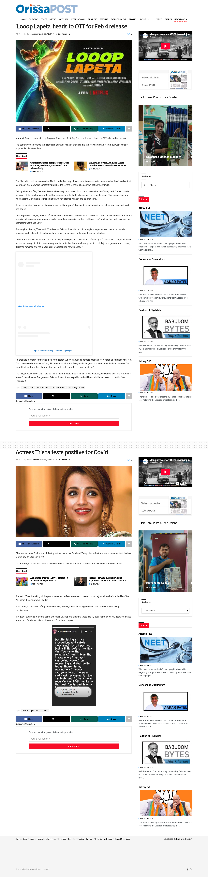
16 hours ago (96, 169)
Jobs (128, 839)
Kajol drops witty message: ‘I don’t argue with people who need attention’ (107, 579)
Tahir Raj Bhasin (76, 388)
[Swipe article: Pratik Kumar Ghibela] (177, 561)
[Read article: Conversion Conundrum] (166, 275)
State (44, 19)
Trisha (45, 711)
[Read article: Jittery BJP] (166, 377)
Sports (132, 19)
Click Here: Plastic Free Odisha (158, 97)
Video (159, 19)
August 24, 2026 (146, 240)
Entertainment (118, 19)
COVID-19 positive (30, 711)
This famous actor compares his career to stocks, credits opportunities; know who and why (49, 166)
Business (92, 19)
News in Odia (180, 19)
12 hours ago (96, 584)
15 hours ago (37, 172)
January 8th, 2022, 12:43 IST (43, 34)
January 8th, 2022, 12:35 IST (43, 460)
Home (24, 19)
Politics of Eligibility (150, 310)
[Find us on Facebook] (187, 869)
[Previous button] (141, 135)
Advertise (108, 839)
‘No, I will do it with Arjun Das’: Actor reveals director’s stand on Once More (107, 164)
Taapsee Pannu (59, 388)
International (78, 19)
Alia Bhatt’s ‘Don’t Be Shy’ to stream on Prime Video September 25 (49, 579)
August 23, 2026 (146, 291)
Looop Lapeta (28, 388)
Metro (53, 19)
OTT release (43, 388)
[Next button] (190, 135)
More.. (143, 19)
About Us (98, 839)
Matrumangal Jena (158, 157)
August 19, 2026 (146, 393)
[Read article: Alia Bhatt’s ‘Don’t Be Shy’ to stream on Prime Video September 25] (22, 581)
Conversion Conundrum (152, 259)
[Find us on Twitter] (191, 869)
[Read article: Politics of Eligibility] (166, 326)
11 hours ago (37, 584)
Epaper (168, 19)
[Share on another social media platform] (129, 129)
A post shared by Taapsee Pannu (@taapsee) (54, 351)
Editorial (71, 839)
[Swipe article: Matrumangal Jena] (165, 135)
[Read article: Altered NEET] (166, 224)
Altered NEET (146, 208)
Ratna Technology (184, 839)
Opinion (80, 839)
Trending (33, 19)
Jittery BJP (145, 361)
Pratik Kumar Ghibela (171, 582)
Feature (104, 19)
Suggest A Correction (25, 401)
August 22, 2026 (146, 342)
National (63, 19)
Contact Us (119, 839)
